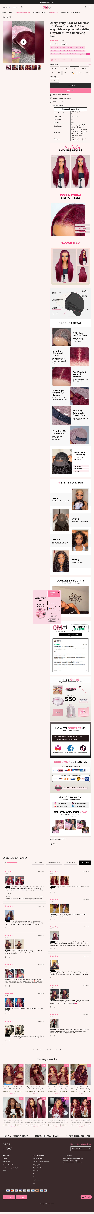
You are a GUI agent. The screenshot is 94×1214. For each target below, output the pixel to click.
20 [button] (59, 73)
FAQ (34, 1177)
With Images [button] (38, 862)
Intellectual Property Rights (10, 1167)
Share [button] (55, 844)
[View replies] (9, 928)
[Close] (58, 592)
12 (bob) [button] (64, 68)
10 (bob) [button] (54, 68)
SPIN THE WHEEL (53, 593)
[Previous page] (33, 1049)
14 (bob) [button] (74, 68)
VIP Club (5, 1171)
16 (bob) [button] (84, 68)
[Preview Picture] (9, 880)
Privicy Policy (6, 1161)
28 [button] (87, 73)
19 (56, 1049)
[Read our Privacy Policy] (58, 619)
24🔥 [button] (73, 73)
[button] (22, 7)
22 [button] (65, 73)
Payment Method (37, 1167)
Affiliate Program (37, 1158)
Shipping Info (36, 1164)
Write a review (85, 862)
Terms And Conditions (9, 1164)
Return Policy (36, 1171)
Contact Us (36, 1174)
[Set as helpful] (6, 893)
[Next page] (60, 1049)
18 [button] (52, 73)
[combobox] (51, 608)
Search (5, 1158)
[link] (10, 12)
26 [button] (80, 73)
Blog (34, 1183)
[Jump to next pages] (53, 1049)
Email (48, 599)
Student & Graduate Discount (41, 1161)
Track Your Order (38, 1180)
